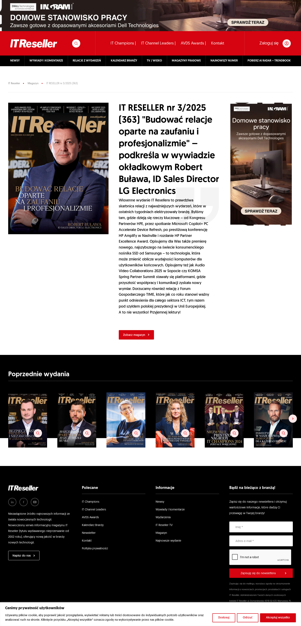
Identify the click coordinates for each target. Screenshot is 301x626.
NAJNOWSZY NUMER (224, 60)
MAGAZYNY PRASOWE (186, 60)
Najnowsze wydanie (168, 540)
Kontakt (217, 43)
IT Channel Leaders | (158, 43)
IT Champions (90, 501)
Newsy (160, 501)
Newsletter (89, 533)
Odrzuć (247, 617)
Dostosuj (223, 617)
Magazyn (33, 83)
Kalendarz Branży (93, 525)
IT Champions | (123, 43)
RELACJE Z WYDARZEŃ (87, 60)
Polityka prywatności (95, 548)
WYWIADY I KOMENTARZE (46, 60)
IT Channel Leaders (94, 509)
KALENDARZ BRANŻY (124, 60)
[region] (150, 614)
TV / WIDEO (154, 60)
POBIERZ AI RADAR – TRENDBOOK (269, 60)
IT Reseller (14, 83)
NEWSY (15, 60)
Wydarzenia (163, 517)
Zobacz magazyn (134, 335)
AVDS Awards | (193, 43)
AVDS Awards (90, 517)
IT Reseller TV (164, 525)
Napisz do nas (21, 555)
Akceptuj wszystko (278, 617)
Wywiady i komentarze (170, 509)
